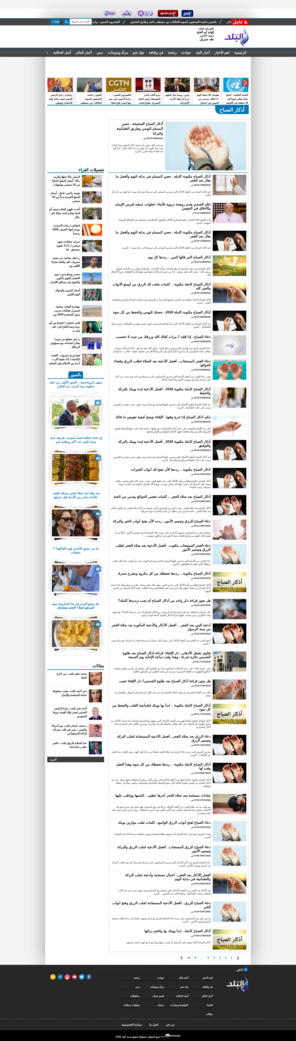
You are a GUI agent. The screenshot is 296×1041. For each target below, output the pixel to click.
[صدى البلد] (236, 36)
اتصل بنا (153, 1024)
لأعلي (239, 969)
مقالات (209, 1014)
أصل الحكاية (62, 52)
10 (188, 957)
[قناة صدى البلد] (187, 13)
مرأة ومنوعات (118, 52)
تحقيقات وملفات (131, 1005)
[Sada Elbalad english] (110, 13)
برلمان (161, 1005)
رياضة (172, 52)
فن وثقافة (156, 52)
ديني (100, 52)
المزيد (53, 759)
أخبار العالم (84, 52)
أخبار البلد (203, 52)
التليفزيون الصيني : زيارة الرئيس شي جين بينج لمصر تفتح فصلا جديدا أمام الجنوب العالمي (186, 21)
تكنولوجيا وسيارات (179, 1005)
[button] (245, 83)
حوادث (186, 52)
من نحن (170, 1024)
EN (56, 22)
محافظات (135, 996)
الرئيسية (240, 52)
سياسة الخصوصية (132, 1024)
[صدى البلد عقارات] (126, 13)
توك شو (138, 52)
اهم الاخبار (222, 52)
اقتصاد (209, 1005)
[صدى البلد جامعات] (145, 13)
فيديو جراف (158, 996)
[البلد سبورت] (168, 13)
